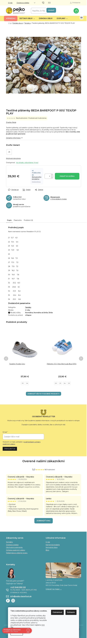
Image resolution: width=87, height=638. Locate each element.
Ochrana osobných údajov (15, 550)
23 (60, 383)
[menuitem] (10, 18)
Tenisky (28, 307)
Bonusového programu (36, 178)
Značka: (11, 122)
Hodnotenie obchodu (43, 461)
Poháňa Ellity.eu (36, 181)
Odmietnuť (57, 612)
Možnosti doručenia (13, 158)
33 (22, 383)
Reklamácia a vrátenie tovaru (16, 553)
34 (27, 383)
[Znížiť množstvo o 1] (52, 177)
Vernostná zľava (51, 547)
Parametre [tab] (18, 220)
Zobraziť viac (44, 521)
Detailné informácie (13, 138)
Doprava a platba (23, 3)
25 (69, 383)
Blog (47, 550)
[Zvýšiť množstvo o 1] (52, 175)
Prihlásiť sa (9, 449)
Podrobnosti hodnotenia (37, 118)
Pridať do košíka (67, 176)
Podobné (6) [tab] (28, 220)
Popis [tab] (9, 220)
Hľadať (51, 10)
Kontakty (9, 542)
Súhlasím (71, 612)
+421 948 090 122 (18, 587)
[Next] (81, 358)
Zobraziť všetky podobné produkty (43, 394)
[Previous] (6, 358)
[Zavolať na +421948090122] (45, 3)
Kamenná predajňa (53, 545)
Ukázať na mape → (54, 589)
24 (64, 383)
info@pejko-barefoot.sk (21, 596)
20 (56, 383)
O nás (10, 3)
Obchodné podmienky (14, 547)
